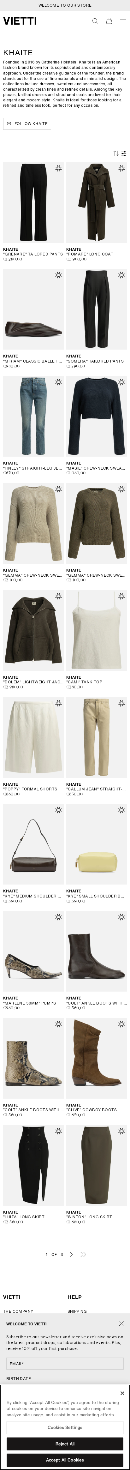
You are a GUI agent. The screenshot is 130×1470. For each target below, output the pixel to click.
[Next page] (71, 1254)
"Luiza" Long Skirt (23, 1217)
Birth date (18, 1378)
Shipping (77, 1311)
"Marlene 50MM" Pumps (29, 1003)
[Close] (121, 1324)
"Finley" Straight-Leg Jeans (33, 468)
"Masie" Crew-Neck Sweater (96, 468)
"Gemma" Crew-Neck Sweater (33, 575)
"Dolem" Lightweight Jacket (33, 682)
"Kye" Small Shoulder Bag (96, 896)
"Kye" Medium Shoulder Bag (33, 896)
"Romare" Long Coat (89, 254)
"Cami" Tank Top (84, 682)
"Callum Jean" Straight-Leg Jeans (96, 789)
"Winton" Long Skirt (89, 1217)
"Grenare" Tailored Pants (33, 254)
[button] (95, 21)
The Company (18, 1311)
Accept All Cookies (65, 1460)
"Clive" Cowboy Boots (91, 1110)
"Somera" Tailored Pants (95, 361)
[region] (65, 1427)
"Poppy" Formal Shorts (30, 789)
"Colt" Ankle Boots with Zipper (96, 1003)
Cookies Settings (65, 1428)
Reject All (65, 1444)
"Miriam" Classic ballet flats (33, 361)
